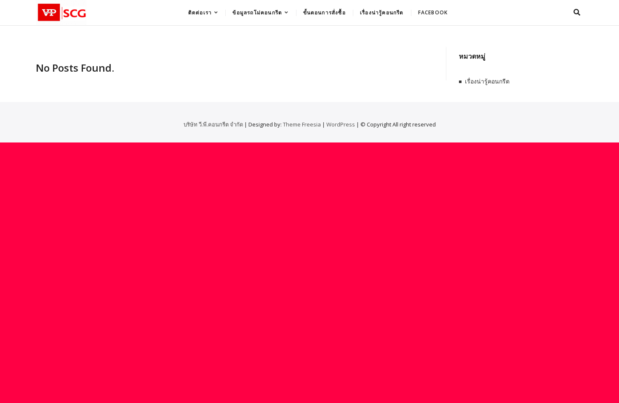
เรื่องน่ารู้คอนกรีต (382, 12)
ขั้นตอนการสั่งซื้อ (324, 12)
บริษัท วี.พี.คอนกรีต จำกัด (213, 124)
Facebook (433, 12)
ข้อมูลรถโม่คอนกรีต (257, 12)
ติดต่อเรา (200, 12)
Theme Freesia (302, 124)
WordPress (340, 124)
